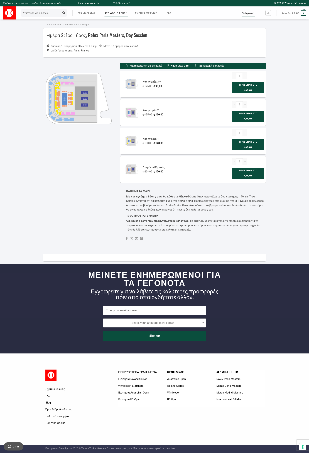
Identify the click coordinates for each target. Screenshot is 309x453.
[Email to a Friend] (136, 239)
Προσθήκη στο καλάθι (248, 87)
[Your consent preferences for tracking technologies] (302, 446)
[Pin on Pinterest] (141, 239)
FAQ (169, 13)
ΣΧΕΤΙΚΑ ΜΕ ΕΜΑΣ (146, 13)
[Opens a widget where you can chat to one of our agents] (13, 446)
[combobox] (153, 323)
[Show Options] (203, 323)
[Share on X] (131, 239)
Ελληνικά (247, 13)
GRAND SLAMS (86, 13)
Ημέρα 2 (86, 24)
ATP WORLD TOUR (115, 13)
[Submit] (64, 13)
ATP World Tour (54, 24)
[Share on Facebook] (126, 239)
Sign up (154, 335)
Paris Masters (72, 24)
